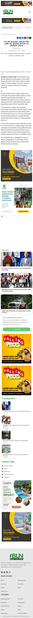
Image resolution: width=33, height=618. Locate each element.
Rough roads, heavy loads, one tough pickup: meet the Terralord (15, 440)
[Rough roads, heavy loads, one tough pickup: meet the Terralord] (6, 435)
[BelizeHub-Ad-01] (16, 217)
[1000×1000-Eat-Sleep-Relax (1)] (16, 509)
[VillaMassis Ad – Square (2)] (16, 541)
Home (3, 34)
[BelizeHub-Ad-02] (16, 213)
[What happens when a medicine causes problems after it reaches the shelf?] (6, 419)
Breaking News (7, 27)
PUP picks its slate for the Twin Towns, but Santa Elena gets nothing (16, 411)
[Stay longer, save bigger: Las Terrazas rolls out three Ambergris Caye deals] (6, 449)
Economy (18, 27)
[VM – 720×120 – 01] (16, 5)
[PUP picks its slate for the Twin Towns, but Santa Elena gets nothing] (6, 405)
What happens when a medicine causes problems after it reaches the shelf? (16, 426)
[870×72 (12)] (16, 91)
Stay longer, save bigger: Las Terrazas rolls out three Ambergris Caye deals (16, 455)
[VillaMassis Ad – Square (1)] (16, 181)
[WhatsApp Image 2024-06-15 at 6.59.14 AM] (16, 363)
